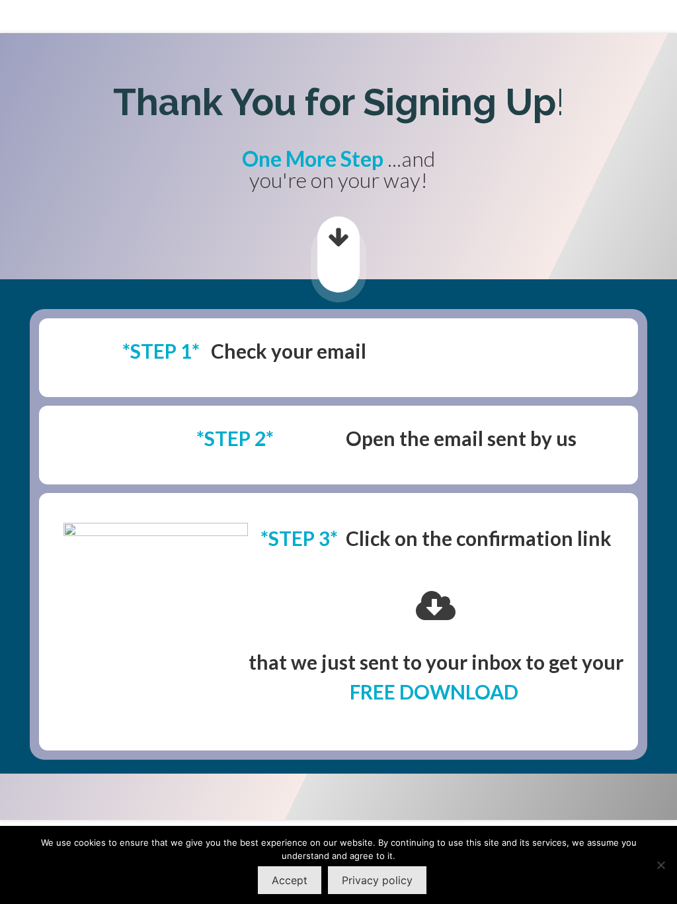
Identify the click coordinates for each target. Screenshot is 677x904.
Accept (289, 880)
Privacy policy (377, 880)
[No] (660, 865)
